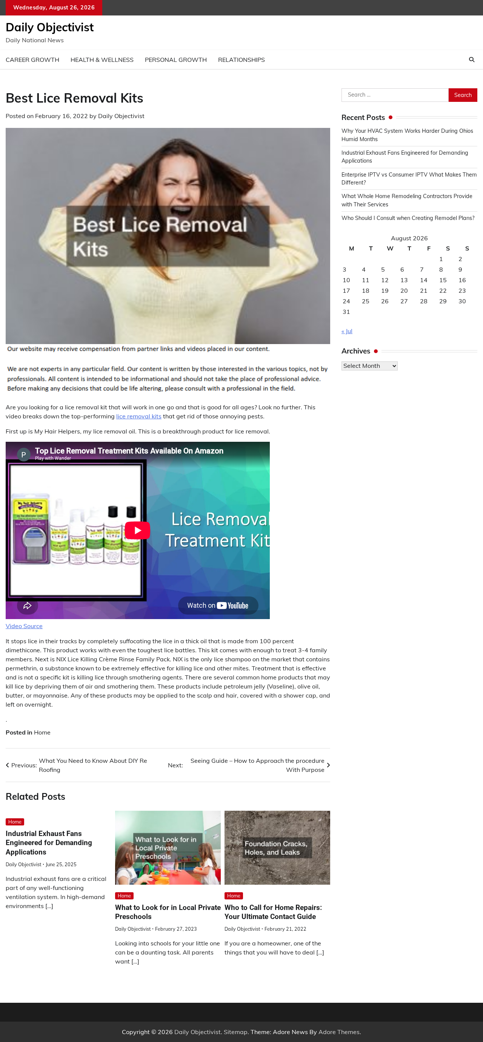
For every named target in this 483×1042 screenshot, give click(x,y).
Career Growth (32, 59)
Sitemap (236, 1032)
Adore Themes (339, 1032)
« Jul (346, 331)
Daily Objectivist (50, 27)
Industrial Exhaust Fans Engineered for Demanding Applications (49, 842)
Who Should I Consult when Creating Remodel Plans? (407, 218)
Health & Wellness (102, 59)
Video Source (24, 626)
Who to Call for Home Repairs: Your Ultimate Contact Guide (273, 912)
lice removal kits (139, 416)
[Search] (471, 59)
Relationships (241, 59)
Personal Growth (176, 59)
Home (42, 732)
